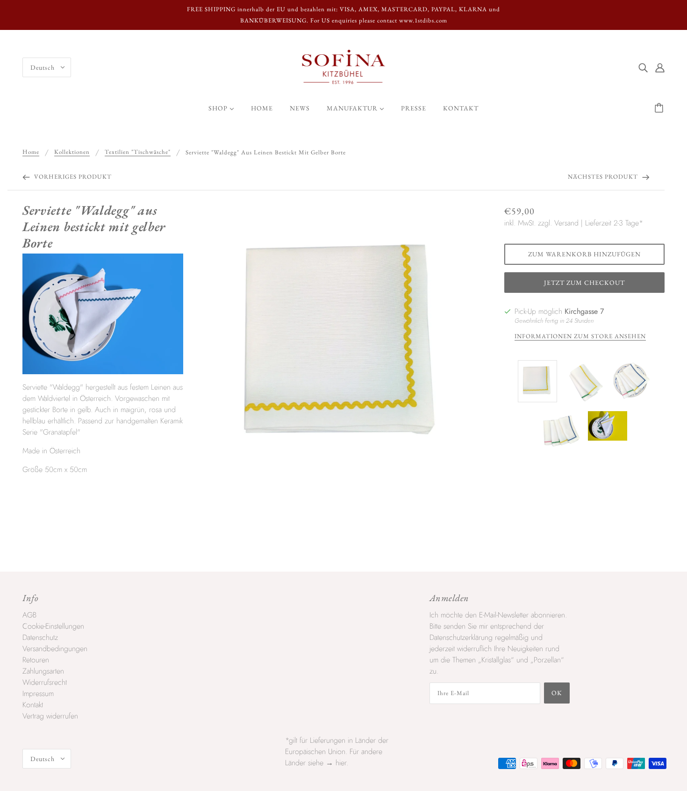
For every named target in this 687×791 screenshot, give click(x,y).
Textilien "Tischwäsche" (138, 152)
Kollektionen (72, 152)
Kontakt (32, 704)
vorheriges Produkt (72, 177)
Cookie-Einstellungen (53, 626)
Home (30, 152)
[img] (643, 67)
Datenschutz (40, 637)
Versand (566, 223)
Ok (556, 693)
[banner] (344, 66)
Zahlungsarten (43, 671)
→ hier (336, 762)
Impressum (38, 693)
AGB (29, 615)
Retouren (35, 659)
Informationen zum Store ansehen (580, 336)
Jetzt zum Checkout (584, 282)
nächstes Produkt (604, 177)
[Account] (659, 67)
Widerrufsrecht (44, 682)
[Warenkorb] (660, 108)
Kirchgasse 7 (584, 311)
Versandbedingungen (54, 648)
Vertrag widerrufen (50, 716)
